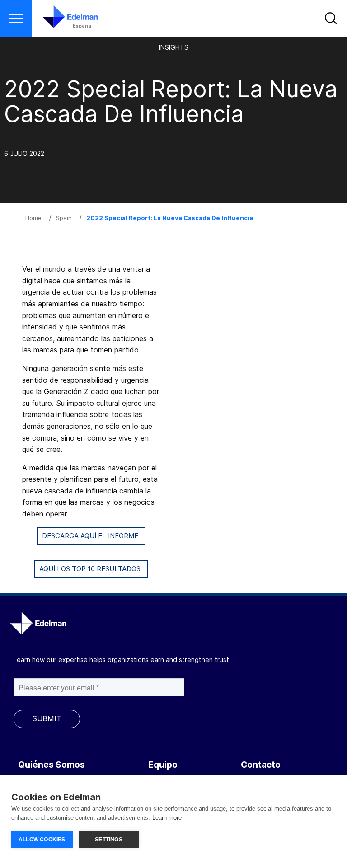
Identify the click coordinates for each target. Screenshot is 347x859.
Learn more (167, 817)
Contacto (261, 765)
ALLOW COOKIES (42, 839)
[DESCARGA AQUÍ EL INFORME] (91, 546)
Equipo (163, 765)
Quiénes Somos (51, 765)
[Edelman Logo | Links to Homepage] (56, 21)
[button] (16, 18)
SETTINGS (108, 839)
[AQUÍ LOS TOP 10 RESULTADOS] (91, 579)
